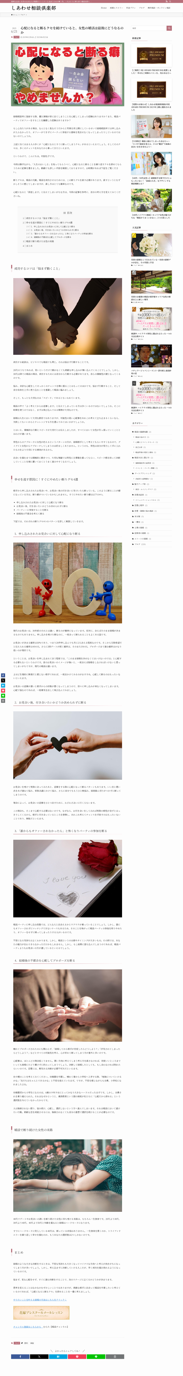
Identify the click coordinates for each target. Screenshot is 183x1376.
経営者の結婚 (142, 533)
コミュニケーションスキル (147, 500)
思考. (26, 1343)
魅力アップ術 (142, 484)
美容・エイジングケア (145, 489)
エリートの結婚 (143, 538)
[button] (20, 1356)
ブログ (16, 37)
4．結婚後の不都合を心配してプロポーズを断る (51, 237)
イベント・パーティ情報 (146, 468)
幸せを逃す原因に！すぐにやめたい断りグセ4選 (49, 222)
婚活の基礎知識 (143, 431)
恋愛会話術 (141, 494)
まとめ (29, 245)
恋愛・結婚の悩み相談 (146, 511)
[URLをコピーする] (115, 1356)
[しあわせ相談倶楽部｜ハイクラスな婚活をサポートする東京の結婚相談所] (34, 7)
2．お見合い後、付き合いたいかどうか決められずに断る (55, 230)
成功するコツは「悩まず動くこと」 (43, 218)
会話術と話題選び (144, 478)
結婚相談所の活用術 (144, 463)
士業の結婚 (141, 527)
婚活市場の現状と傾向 (145, 452)
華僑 (32, 1343)
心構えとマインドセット (146, 442)
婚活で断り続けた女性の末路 (40, 241)
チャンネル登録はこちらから (28, 1326)
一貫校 (139, 522)
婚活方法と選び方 (144, 457)
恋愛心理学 (141, 505)
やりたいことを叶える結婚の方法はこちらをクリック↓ (40, 1299)
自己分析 (140, 447)
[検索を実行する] (169, 28)
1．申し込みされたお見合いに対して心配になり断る (53, 226)
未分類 (139, 516)
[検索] (170, 1)
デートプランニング (145, 473)
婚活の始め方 (142, 437)
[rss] (166, 1)
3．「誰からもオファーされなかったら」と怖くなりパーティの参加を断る (62, 233)
